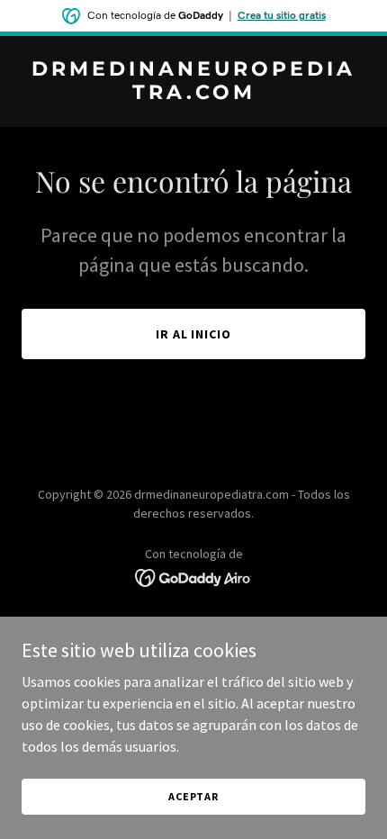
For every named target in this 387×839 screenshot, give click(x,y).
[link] (193, 94)
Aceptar (193, 796)
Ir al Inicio (194, 334)
